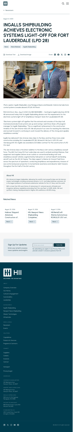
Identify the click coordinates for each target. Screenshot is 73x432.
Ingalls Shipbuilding (9, 308)
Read (8, 221)
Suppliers (6, 352)
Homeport (6, 367)
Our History (7, 291)
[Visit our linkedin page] (55, 55)
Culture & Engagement (10, 294)
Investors (6, 359)
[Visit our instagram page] (65, 55)
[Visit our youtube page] (69, 55)
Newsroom (6, 325)
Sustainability (7, 297)
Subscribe (59, 245)
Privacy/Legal (7, 371)
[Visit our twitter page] (62, 55)
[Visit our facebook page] (58, 55)
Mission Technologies (10, 314)
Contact (6, 362)
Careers (5, 356)
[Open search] (63, 4)
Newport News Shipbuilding (12, 311)
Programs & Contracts (10, 343)
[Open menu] (67, 4)
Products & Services (9, 340)
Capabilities (7, 337)
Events (5, 328)
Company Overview (9, 288)
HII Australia (7, 317)
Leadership (7, 300)
